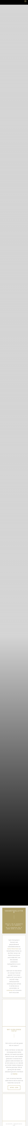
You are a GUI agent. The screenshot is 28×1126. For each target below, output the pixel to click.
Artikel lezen (14, 1087)
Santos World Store (12, 949)
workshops (10, 990)
